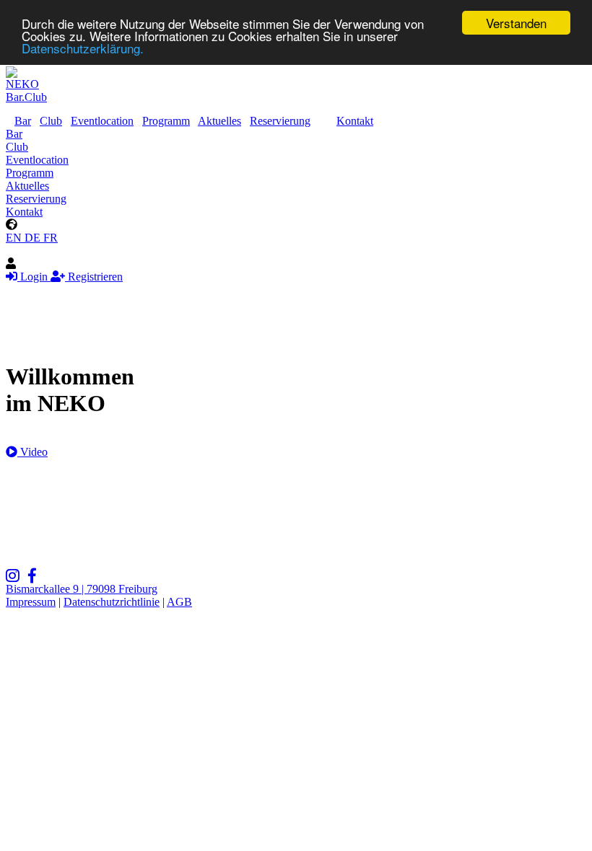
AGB (179, 602)
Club (51, 121)
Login (34, 276)
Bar (22, 121)
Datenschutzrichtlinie (112, 602)
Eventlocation (102, 121)
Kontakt (354, 121)
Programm (166, 121)
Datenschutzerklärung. (83, 48)
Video (32, 452)
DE (34, 238)
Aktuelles (219, 121)
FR (50, 238)
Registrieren (94, 276)
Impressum (31, 602)
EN (15, 238)
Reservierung (280, 121)
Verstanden (516, 23)
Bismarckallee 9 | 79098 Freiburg (81, 589)
